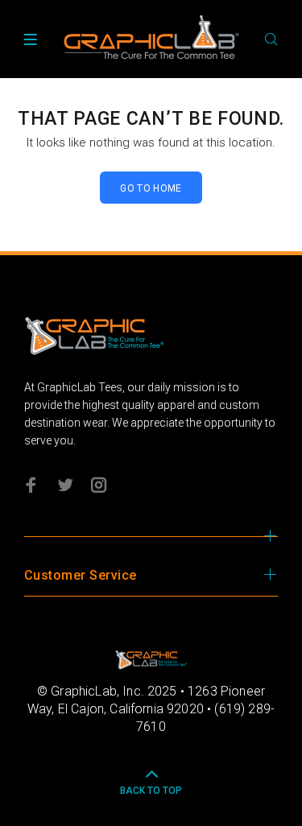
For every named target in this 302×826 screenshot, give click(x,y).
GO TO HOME (151, 188)
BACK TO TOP (151, 790)
